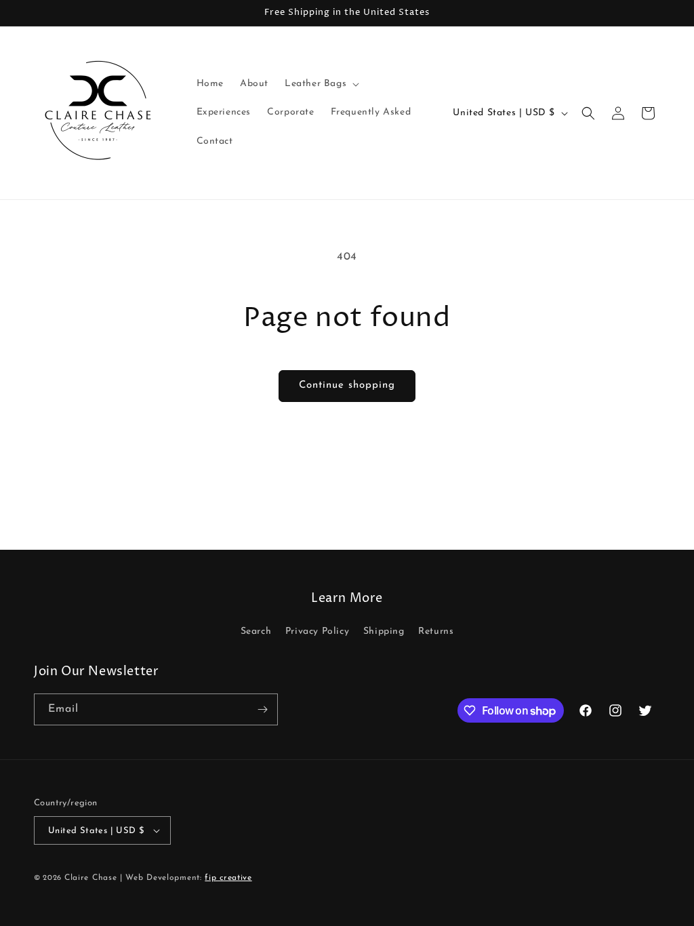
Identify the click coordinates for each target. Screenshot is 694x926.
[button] (321, 84)
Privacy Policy (317, 631)
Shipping (384, 631)
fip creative (228, 878)
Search (256, 631)
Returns (435, 631)
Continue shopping (347, 385)
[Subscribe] (262, 709)
